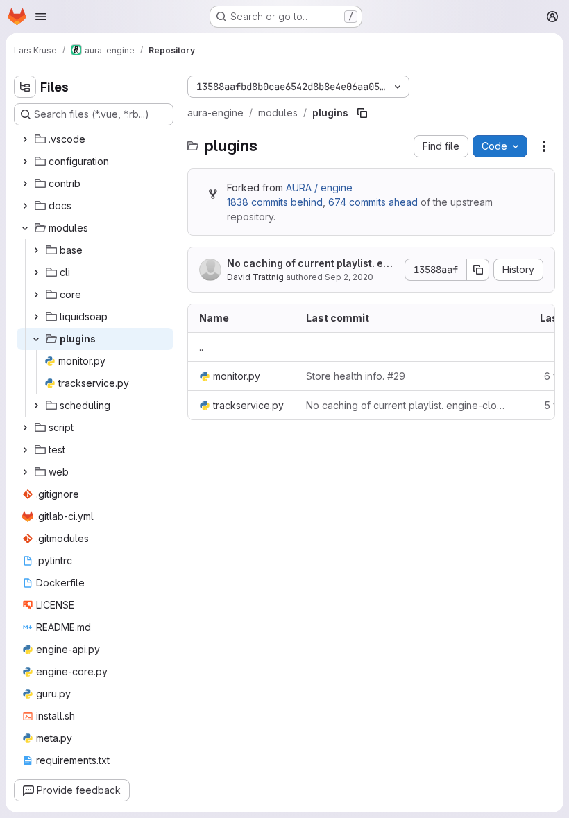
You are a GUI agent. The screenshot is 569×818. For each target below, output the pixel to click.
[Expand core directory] (36, 294)
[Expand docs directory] (25, 206)
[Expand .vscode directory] (25, 139)
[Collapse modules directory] (25, 228)
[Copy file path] (362, 113)
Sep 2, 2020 (349, 277)
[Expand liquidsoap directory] (36, 316)
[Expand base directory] (36, 250)
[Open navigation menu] (41, 17)
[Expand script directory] (25, 427)
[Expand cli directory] (36, 272)
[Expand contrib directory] (25, 183)
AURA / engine (319, 187)
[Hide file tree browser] (25, 87)
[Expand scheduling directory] (36, 405)
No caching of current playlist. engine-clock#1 (311, 263)
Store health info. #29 (355, 376)
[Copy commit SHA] (478, 270)
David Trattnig (255, 277)
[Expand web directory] (25, 472)
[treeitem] (95, 139)
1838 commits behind (275, 202)
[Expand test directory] (25, 450)
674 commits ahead (373, 202)
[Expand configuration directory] (25, 161)
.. (201, 347)
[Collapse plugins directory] (36, 339)
